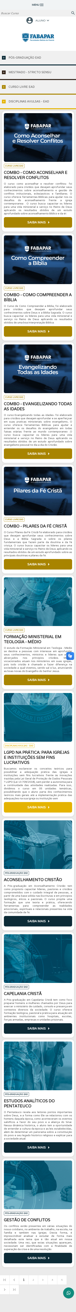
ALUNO (38, 20)
